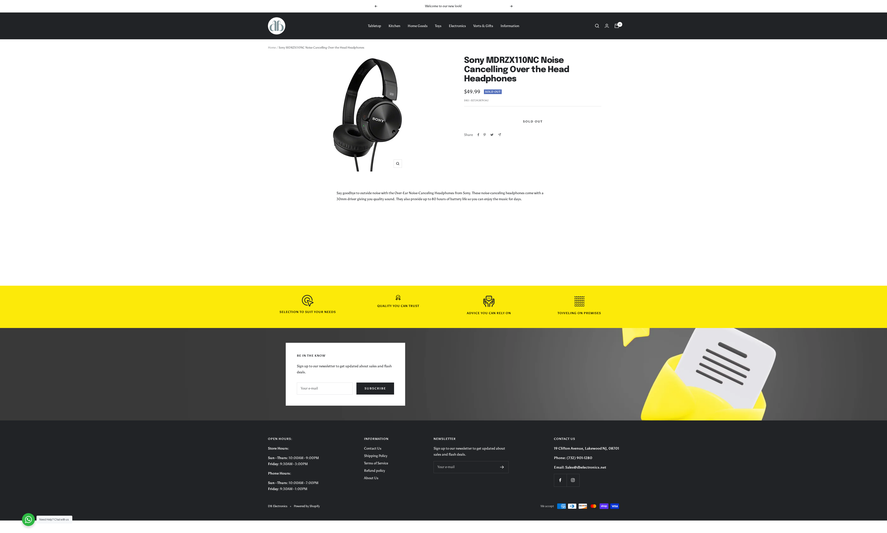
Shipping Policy (375, 456)
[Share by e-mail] (499, 134)
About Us (371, 478)
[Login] (607, 26)
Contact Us (372, 448)
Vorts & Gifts (483, 26)
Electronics (457, 26)
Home (272, 47)
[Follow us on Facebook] (560, 480)
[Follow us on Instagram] (573, 480)
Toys (438, 26)
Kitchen (394, 26)
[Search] (597, 26)
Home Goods (418, 26)
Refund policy (374, 471)
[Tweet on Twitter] (492, 134)
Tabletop (374, 26)
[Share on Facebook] (478, 134)
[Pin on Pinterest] (484, 134)
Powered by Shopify (307, 506)
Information (510, 26)
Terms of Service (376, 463)
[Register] (502, 467)
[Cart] (616, 26)
